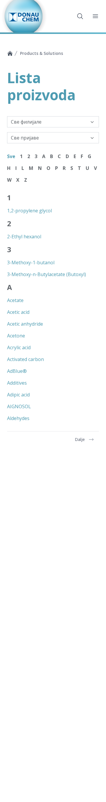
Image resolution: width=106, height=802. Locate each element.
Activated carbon (25, 359)
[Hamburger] (95, 16)
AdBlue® (17, 371)
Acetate (15, 300)
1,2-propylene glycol (29, 210)
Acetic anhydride (25, 324)
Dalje (80, 439)
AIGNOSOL (19, 406)
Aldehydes (18, 418)
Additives (17, 383)
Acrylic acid (19, 347)
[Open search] (80, 16)
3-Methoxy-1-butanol (30, 262)
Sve (11, 156)
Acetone (16, 335)
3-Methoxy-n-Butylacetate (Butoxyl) (46, 274)
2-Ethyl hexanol (24, 236)
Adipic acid (18, 394)
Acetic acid (18, 312)
